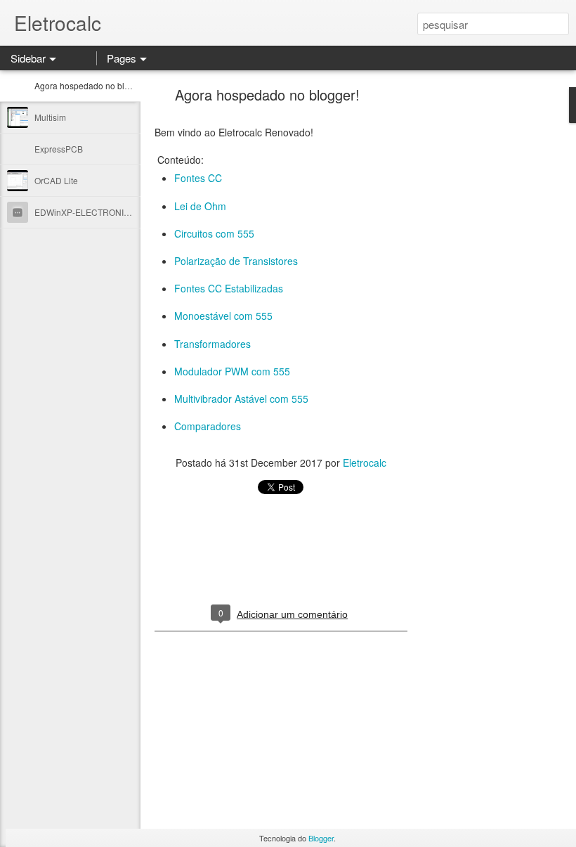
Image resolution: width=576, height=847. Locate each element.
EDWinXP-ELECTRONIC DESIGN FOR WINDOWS (131, 212)
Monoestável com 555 (223, 316)
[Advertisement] (484, 313)
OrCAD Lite (56, 180)
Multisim (50, 117)
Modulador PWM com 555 (232, 371)
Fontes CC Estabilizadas (228, 288)
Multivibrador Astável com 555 (241, 399)
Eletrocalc (364, 462)
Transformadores (212, 344)
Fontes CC (198, 178)
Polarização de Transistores (236, 261)
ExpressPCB (58, 149)
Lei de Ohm (200, 206)
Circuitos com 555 (214, 233)
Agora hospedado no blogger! (91, 85)
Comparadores (207, 426)
